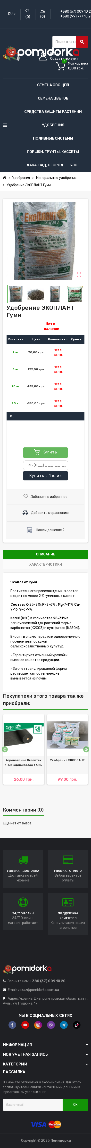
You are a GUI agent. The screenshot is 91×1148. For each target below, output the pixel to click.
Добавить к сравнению (49, 513)
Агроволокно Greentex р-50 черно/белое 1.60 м (23, 762)
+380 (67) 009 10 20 (48, 981)
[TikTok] (77, 1025)
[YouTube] (25, 1025)
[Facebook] (12, 1025)
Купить (45, 475)
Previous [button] (5, 749)
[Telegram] (64, 1025)
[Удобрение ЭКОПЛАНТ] (67, 735)
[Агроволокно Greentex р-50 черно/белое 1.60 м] (23, 735)
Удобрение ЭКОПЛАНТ (67, 760)
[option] (24, 756)
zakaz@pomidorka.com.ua (38, 990)
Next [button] (86, 749)
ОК (75, 1105)
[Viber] (51, 1025)
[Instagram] (38, 1025)
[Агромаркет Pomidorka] (41, 53)
